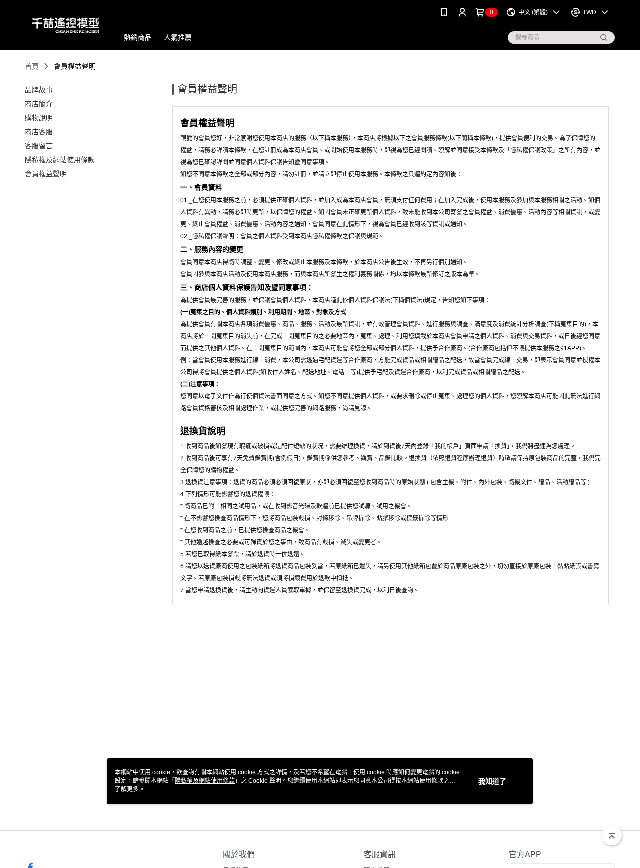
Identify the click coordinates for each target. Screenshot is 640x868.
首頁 (32, 66)
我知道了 (492, 781)
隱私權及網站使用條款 (205, 780)
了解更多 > (129, 789)
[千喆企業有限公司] (65, 26)
